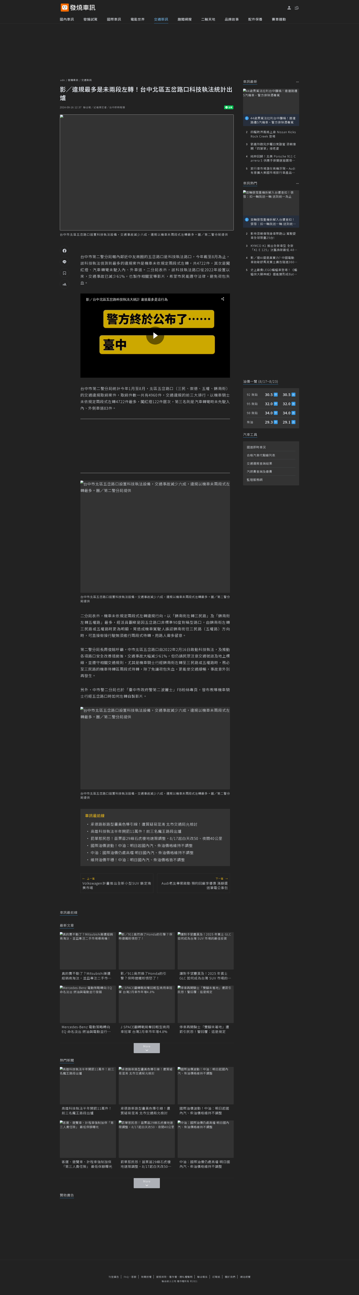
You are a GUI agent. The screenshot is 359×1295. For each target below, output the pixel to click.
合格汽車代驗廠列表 (261, 455)
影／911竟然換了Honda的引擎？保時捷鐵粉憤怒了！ (143, 975)
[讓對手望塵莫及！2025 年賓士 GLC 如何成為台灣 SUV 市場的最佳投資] (206, 951)
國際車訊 (114, 19)
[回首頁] (83, 8)
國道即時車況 (256, 447)
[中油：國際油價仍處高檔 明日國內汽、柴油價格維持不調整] (206, 1139)
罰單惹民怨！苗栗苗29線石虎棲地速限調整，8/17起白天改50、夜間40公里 (157, 838)
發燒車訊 (73, 80)
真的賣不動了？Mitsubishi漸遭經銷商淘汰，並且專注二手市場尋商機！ (86, 975)
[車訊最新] (297, 82)
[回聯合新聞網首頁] (65, 8)
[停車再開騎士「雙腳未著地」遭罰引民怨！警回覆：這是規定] (206, 1004)
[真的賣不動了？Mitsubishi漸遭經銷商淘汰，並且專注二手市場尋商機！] (88, 951)
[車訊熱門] (297, 183)
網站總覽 (245, 1277)
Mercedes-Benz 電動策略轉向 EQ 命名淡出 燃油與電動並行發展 (86, 1029)
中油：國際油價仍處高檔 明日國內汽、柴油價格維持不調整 (142, 852)
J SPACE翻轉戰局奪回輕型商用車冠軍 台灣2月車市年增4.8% (145, 1029)
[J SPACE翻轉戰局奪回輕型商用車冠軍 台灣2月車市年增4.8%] (147, 1004)
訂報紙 (216, 1277)
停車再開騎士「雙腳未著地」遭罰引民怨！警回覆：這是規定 (204, 1029)
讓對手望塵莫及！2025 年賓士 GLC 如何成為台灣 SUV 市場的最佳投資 (205, 975)
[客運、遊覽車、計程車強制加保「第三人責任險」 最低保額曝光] (88, 1139)
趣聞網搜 (185, 19)
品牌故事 (232, 19)
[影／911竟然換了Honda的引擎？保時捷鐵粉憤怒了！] (147, 951)
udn (62, 80)
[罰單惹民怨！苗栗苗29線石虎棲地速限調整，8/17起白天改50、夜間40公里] (147, 1139)
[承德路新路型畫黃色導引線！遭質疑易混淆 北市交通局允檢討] (147, 1085)
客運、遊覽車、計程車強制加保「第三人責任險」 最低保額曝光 (87, 1164)
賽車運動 (279, 19)
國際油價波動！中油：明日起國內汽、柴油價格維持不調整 (142, 845)
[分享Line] (64, 261)
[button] (296, 7)
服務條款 (161, 1277)
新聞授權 (146, 1277)
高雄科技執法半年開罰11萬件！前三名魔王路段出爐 (136, 831)
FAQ (126, 1277)
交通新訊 (161, 19)
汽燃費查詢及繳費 (259, 471)
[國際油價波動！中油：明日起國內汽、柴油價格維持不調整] (206, 1085)
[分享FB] (64, 250)
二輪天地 (208, 19)
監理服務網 (255, 479)
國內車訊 (67, 19)
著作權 (173, 1277)
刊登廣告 (114, 1277)
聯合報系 (202, 1277)
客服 (133, 1277)
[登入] (289, 7)
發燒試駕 (90, 19)
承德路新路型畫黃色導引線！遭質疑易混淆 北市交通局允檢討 (144, 824)
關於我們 (230, 1277)
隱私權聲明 (186, 1277)
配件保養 (255, 19)
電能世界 (138, 19)
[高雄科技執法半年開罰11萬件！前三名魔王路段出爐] (88, 1085)
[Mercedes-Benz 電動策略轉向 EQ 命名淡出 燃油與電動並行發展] (88, 1004)
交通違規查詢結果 (259, 463)
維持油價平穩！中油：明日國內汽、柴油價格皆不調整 (138, 859)
